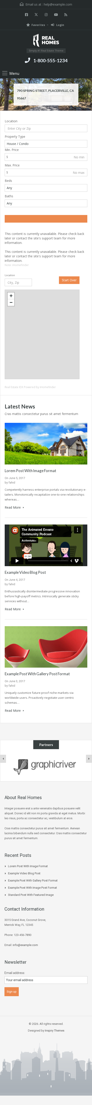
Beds (8, 180)
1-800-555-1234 (50, 60)
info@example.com (25, 945)
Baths (9, 196)
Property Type (15, 136)
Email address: (14, 973)
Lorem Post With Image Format (30, 470)
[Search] (46, 219)
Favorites (38, 25)
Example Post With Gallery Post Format (37, 673)
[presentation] (3, 759)
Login (60, 25)
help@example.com (58, 4)
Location (11, 121)
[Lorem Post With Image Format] (46, 443)
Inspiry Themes (54, 1030)
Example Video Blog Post (25, 572)
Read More (13, 507)
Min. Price (12, 150)
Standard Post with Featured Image (31, 894)
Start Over (69, 280)
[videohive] (46, 765)
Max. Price (12, 165)
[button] (11, 295)
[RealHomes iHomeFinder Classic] (46, 40)
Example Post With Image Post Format (32, 887)
